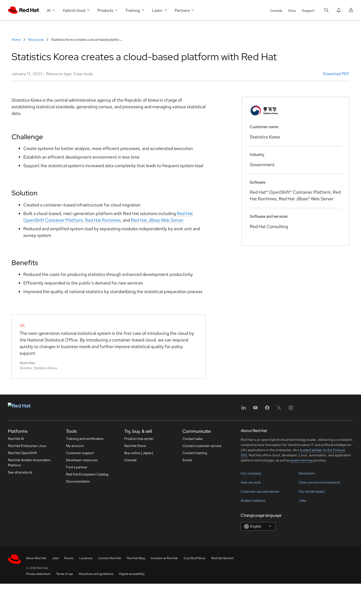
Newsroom (307, 473)
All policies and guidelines (96, 574)
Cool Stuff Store (195, 558)
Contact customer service (202, 446)
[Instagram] (291, 409)
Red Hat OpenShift (22, 453)
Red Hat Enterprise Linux (27, 446)
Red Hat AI (16, 438)
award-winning (301, 460)
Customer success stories (260, 491)
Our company (251, 473)
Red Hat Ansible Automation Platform (29, 462)
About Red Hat (36, 558)
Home (17, 39)
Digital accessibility (132, 574)
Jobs (302, 500)
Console (276, 10)
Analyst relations (253, 500)
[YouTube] (255, 409)
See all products (20, 472)
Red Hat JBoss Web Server (157, 220)
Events (68, 558)
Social (187, 460)
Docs (292, 10)
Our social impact (312, 491)
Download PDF (336, 73)
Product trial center (139, 438)
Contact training (194, 453)
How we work (251, 482)
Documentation (78, 481)
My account (75, 446)
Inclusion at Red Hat (164, 558)
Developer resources (82, 460)
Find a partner (76, 467)
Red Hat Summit (222, 558)
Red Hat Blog (136, 558)
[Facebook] (267, 409)
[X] (279, 409)
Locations (85, 558)
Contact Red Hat (109, 558)
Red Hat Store (135, 446)
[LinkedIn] (244, 409)
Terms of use (64, 574)
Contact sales (192, 438)
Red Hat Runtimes (103, 220)
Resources (36, 39)
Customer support (80, 453)
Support (308, 10)
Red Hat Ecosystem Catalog (87, 474)
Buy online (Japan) (138, 453)
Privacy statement (38, 574)
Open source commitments (319, 482)
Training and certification (85, 438)
